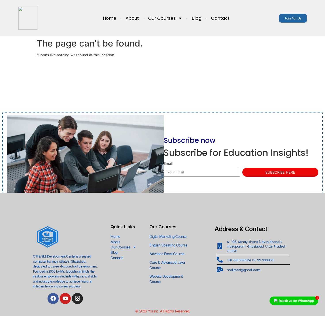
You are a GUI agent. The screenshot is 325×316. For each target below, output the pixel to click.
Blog (197, 18)
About (132, 18)
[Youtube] (65, 298)
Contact (220, 18)
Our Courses (162, 18)
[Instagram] (77, 298)
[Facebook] (53, 298)
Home (109, 18)
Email (168, 164)
